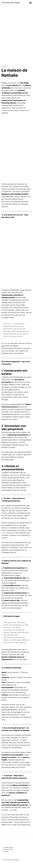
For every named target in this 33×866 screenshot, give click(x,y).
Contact (6, 851)
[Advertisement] (16, 33)
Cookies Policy (8, 847)
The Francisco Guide (10, 3)
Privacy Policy (8, 849)
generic (4, 66)
